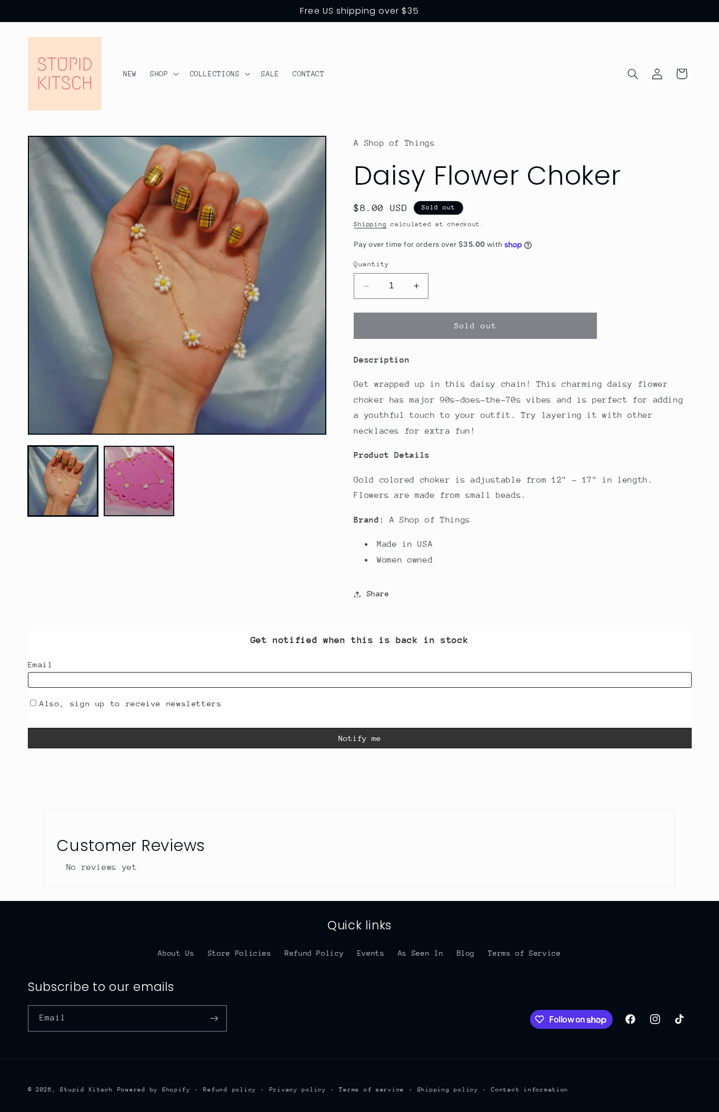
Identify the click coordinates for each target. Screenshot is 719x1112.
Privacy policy (297, 1089)
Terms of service (371, 1089)
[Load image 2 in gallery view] (139, 481)
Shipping (370, 224)
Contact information (529, 1089)
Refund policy (229, 1089)
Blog (466, 953)
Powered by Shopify (154, 1089)
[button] (163, 73)
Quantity (371, 264)
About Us (176, 953)
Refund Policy (314, 953)
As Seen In (420, 953)
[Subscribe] (214, 1018)
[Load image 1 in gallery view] (63, 481)
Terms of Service (524, 953)
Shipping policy (447, 1089)
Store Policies (240, 953)
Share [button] (378, 593)
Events (371, 953)
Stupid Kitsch (86, 1089)
